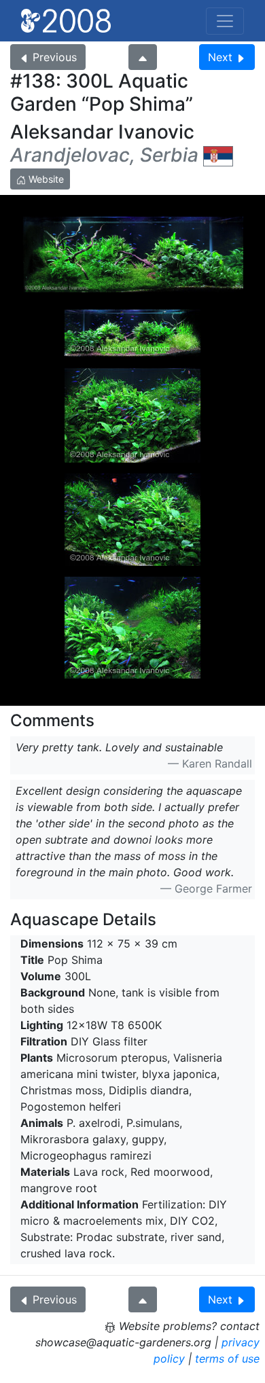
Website (45, 179)
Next (220, 57)
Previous (55, 57)
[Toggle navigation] (225, 21)
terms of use (227, 1358)
